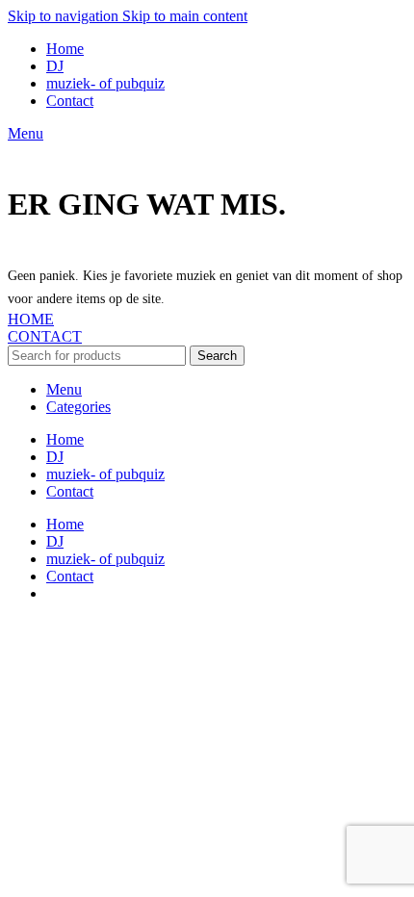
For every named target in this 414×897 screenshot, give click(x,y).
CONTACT (45, 336)
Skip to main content (184, 16)
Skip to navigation (65, 16)
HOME (31, 319)
